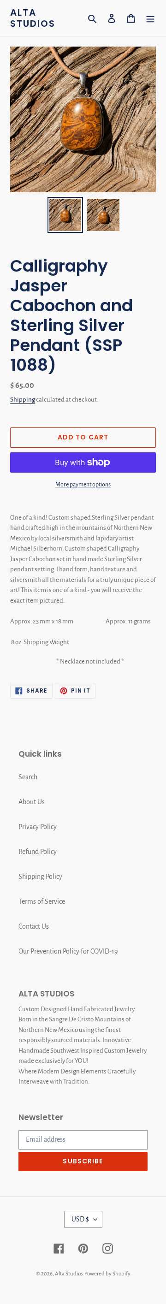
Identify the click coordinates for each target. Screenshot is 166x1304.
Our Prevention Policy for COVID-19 (68, 951)
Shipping (22, 399)
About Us (31, 802)
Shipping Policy (40, 876)
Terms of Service (41, 901)
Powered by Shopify (107, 1274)
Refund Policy (37, 851)
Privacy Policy (37, 826)
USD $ (80, 1219)
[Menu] (150, 18)
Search (27, 777)
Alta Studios (32, 18)
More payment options (83, 484)
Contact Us (33, 926)
